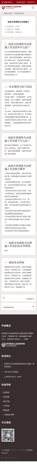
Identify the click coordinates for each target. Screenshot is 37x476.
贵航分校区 (8, 2)
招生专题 (6, 401)
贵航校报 (6, 410)
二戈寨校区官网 (8, 415)
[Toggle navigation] (33, 7)
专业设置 (6, 397)
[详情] (26, 339)
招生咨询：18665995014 (26, 2)
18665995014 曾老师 (11, 372)
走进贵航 (6, 392)
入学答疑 (6, 406)
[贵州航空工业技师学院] (11, 7)
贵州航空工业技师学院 (18, 450)
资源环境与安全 (19, 13)
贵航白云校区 (8, 13)
